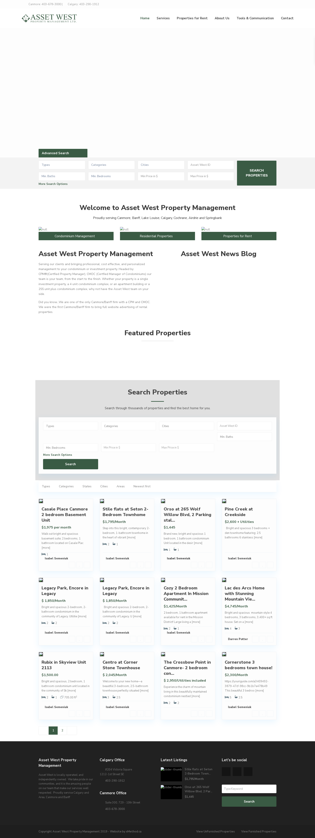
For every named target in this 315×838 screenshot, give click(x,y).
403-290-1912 (115, 781)
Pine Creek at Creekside (239, 512)
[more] (46, 548)
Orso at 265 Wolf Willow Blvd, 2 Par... (198, 789)
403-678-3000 (115, 809)
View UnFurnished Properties (215, 831)
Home (145, 18)
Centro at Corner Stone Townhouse (121, 665)
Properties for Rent (192, 18)
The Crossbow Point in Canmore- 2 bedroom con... (187, 667)
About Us (222, 18)
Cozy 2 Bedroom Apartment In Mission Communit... (186, 593)
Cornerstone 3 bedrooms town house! (248, 665)
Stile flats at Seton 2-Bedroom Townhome (125, 512)
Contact (287, 18)
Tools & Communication (255, 18)
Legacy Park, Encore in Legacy (65, 590)
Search (70, 464)
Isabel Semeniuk (56, 558)
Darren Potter (238, 639)
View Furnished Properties (258, 831)
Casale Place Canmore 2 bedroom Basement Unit (65, 514)
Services (163, 18)
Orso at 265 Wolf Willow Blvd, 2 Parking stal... (187, 514)
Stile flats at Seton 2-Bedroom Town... (198, 771)
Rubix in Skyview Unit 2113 (64, 665)
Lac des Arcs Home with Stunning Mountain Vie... (245, 593)
